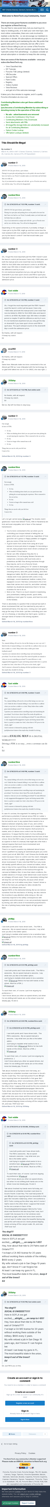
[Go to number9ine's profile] (4, 196)
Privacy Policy (20, 1453)
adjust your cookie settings (30, 1494)
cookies (18, 1492)
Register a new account (25, 1403)
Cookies (32, 1453)
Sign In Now (25, 1419)
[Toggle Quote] (5, 204)
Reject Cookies (27, 1503)
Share (12, 1434)
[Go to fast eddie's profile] (4, 292)
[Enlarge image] (27, 519)
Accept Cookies (11, 1503)
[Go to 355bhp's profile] (4, 382)
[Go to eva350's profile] (4, 350)
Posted (16, 165)
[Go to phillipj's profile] (4, 920)
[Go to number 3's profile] (4, 164)
